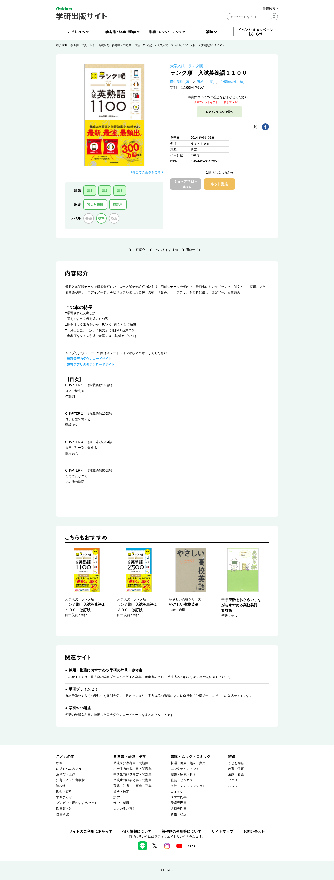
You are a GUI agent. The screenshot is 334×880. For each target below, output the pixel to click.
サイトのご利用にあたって (90, 831)
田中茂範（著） (181, 82)
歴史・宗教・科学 (183, 774)
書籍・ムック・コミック (191, 756)
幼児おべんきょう (69, 768)
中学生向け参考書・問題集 (132, 774)
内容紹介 (138, 250)
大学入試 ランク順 (186, 66)
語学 (116, 797)
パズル (232, 786)
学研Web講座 (80, 708)
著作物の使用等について (182, 831)
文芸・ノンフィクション (188, 786)
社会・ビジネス (182, 780)
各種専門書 (179, 808)
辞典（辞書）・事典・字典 (132, 786)
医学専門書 (179, 797)
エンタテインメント (185, 768)
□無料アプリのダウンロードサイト (90, 364)
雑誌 (231, 756)
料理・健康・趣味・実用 (188, 763)
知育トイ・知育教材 (70, 780)
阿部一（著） (206, 82)
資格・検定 (121, 791)
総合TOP (61, 45)
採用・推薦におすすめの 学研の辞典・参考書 (105, 670)
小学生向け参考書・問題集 (132, 768)
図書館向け (64, 808)
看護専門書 (179, 803)
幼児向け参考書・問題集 (130, 763)
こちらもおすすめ (165, 250)
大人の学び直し (124, 808)
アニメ (232, 780)
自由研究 (62, 814)
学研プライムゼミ (83, 689)
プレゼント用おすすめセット (76, 803)
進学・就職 (121, 803)
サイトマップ (222, 831)
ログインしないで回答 (219, 111)
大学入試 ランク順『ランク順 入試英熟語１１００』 (191, 45)
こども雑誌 (236, 763)
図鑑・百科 (64, 791)
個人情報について (137, 831)
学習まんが (64, 797)
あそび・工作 (65, 774)
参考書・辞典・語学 (82, 45)
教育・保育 (236, 768)
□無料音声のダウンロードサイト (88, 358)
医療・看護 (236, 774)
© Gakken (167, 870)
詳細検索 (269, 8)
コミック (177, 791)
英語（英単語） (144, 45)
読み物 (61, 786)
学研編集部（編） (233, 82)
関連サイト (194, 250)
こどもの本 (65, 756)
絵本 (59, 763)
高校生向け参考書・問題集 (114, 45)
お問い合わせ (254, 831)
